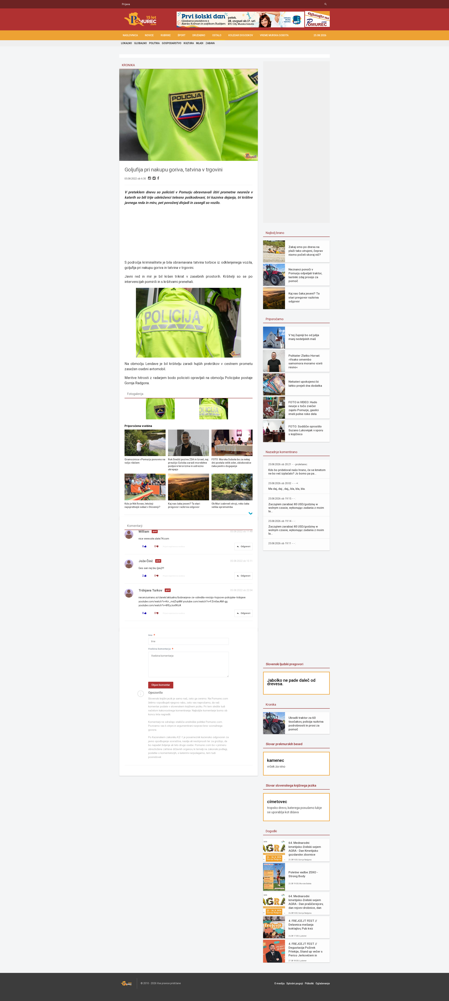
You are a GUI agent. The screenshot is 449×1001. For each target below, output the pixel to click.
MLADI (199, 43)
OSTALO (216, 35)
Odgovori (243, 546)
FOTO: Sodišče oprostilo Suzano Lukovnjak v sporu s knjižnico (306, 430)
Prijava (126, 4)
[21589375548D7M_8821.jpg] (162, 410)
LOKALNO (126, 43)
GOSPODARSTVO (171, 43)
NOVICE (149, 35)
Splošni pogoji (294, 983)
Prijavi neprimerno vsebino (174, 547)
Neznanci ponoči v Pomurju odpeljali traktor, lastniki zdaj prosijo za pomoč (305, 275)
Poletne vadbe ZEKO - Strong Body (303, 874)
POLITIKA (154, 43)
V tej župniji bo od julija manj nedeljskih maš (304, 337)
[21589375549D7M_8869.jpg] (215, 410)
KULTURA (189, 43)
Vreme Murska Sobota (274, 35)
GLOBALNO (140, 43)
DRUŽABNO (198, 35)
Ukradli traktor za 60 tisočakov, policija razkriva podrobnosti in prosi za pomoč (306, 723)
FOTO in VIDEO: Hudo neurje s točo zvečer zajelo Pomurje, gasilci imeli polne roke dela (304, 408)
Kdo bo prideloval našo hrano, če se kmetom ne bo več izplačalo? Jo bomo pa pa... (297, 471)
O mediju (279, 983)
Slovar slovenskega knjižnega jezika (291, 785)
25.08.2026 (320, 35)
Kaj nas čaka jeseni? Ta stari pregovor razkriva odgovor (304, 297)
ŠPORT (181, 35)
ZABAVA (210, 43)
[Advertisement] (296, 606)
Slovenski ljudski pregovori (284, 664)
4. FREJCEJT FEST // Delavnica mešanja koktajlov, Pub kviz (303, 924)
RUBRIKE (166, 35)
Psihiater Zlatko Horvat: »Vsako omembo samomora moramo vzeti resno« (305, 361)
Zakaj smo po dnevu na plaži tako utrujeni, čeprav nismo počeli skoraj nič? (306, 250)
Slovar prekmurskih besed (284, 744)
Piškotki (309, 983)
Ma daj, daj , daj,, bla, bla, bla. (286, 488)
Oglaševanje (323, 983)
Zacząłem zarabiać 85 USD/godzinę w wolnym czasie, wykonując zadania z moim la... (296, 508)
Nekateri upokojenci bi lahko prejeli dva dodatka (305, 383)
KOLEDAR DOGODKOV (240, 35)
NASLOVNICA (130, 35)
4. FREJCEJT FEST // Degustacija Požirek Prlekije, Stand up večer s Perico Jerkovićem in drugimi (306, 949)
